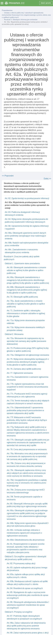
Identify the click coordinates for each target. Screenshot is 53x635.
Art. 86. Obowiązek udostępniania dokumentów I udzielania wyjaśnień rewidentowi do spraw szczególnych (28, 605)
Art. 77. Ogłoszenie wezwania (20, 373)
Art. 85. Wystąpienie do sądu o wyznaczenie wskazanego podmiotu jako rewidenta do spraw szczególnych (27, 595)
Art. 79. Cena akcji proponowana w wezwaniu (27, 449)
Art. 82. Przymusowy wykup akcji (21, 563)
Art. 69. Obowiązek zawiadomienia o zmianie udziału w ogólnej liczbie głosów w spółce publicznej (26, 270)
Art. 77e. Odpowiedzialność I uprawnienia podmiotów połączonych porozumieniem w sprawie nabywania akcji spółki (25, 410)
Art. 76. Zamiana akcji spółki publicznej (24, 369)
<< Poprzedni (8, 176)
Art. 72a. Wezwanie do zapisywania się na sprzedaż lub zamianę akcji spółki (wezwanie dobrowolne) (26, 341)
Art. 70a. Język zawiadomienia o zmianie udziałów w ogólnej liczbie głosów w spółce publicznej (26, 304)
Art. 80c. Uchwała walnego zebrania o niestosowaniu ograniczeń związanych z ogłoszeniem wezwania (24, 533)
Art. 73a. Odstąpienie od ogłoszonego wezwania (28, 355)
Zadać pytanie (46, 3)
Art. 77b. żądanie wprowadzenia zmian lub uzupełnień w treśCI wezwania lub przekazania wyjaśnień (27, 387)
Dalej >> (47, 179)
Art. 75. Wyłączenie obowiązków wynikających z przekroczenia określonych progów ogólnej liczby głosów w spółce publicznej (28, 362)
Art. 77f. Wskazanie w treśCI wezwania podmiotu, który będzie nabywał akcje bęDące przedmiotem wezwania (27, 420)
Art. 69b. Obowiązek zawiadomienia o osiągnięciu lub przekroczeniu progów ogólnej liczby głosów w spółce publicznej (27, 290)
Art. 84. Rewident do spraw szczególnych (25, 588)
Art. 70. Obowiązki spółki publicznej (22, 297)
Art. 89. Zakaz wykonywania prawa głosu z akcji (28, 633)
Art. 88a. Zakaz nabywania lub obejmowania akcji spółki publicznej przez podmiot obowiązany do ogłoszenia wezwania (26, 626)
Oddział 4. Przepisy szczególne (18, 612)
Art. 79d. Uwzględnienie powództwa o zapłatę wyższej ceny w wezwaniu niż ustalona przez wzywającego (27, 483)
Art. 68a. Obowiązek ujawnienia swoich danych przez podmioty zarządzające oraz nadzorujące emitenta (25, 236)
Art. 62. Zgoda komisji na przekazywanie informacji (27, 198)
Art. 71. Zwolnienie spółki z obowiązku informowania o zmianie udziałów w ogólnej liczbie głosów (26, 313)
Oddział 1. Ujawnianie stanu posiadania (22, 263)
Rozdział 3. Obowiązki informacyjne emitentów (20, 20)
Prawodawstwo (7, 10)
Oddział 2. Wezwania (14, 334)
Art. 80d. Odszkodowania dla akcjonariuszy (25, 540)
